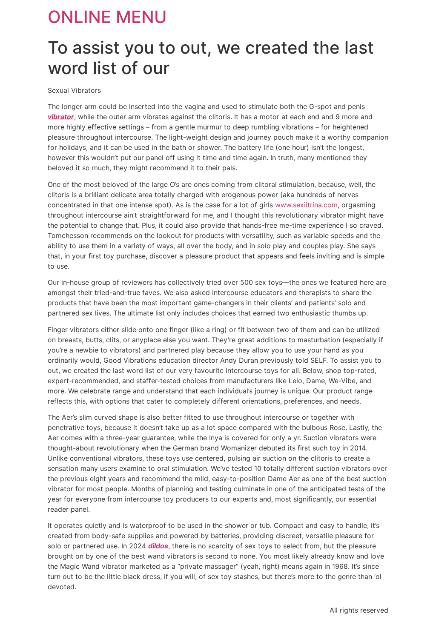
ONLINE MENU (107, 16)
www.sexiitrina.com (306, 205)
